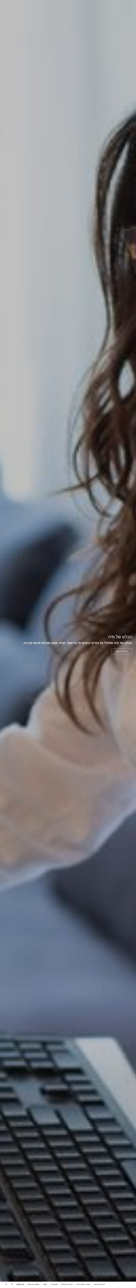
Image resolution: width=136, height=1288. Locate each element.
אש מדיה (53, 1284)
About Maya (119, 652)
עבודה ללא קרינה (83, 1284)
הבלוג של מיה (99, 1284)
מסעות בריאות (33, 1284)
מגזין (45, 1284)
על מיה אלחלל (67, 1284)
